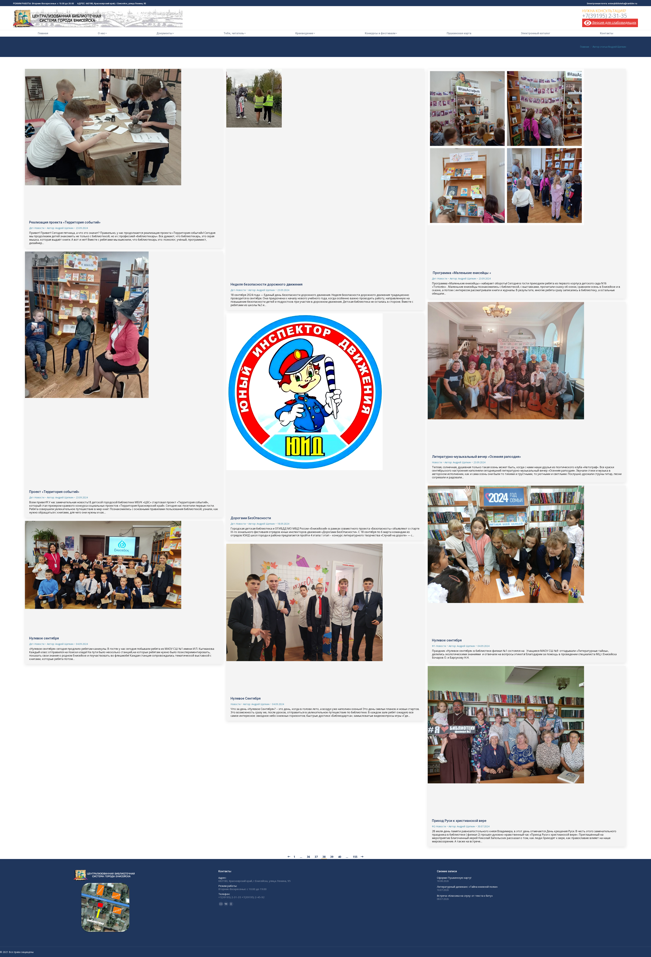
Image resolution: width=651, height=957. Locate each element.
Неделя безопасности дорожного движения (266, 284)
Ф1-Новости (439, 646)
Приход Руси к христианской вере (459, 821)
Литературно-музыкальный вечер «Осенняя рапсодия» (476, 457)
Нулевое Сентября (246, 698)
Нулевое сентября (447, 640)
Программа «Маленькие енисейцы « (461, 273)
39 (331, 857)
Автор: (60, 228)
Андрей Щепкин (91, 46)
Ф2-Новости (439, 826)
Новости (437, 462)
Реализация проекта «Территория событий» (65, 222)
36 (308, 857)
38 (324, 857)
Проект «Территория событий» (54, 492)
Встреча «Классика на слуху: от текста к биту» (465, 895)
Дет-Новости (36, 228)
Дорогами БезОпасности (251, 518)
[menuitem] (43, 33)
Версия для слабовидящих (613, 22)
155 (355, 857)
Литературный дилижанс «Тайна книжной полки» (467, 886)
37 (316, 857)
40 (339, 857)
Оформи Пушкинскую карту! (454, 877)
